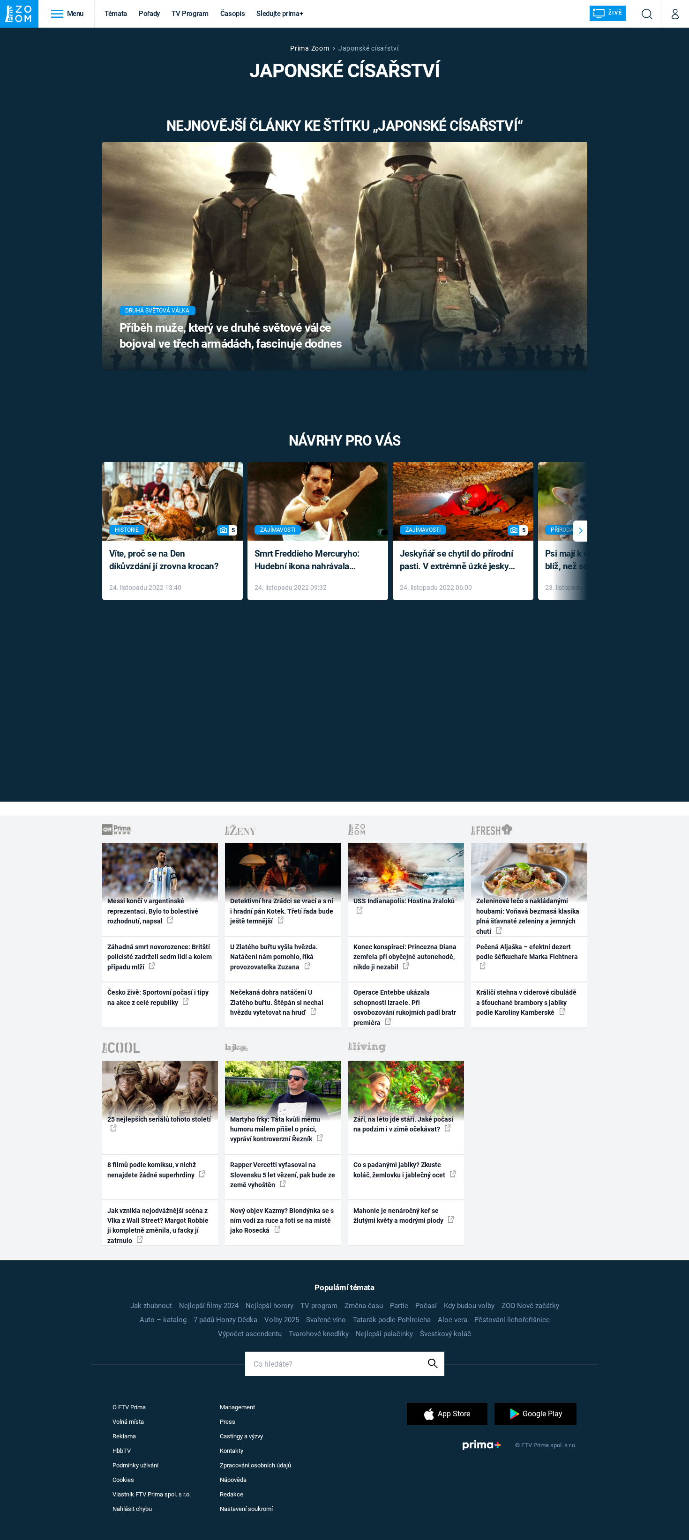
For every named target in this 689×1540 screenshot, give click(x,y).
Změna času (363, 1306)
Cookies (123, 1479)
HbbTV (121, 1450)
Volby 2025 (281, 1320)
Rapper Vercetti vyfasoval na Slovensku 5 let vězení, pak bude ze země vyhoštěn (282, 1175)
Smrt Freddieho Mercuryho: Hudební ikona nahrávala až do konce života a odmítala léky (311, 561)
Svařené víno (326, 1320)
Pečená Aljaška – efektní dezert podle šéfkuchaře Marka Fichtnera (527, 951)
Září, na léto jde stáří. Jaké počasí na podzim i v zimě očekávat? (403, 1124)
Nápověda (233, 1479)
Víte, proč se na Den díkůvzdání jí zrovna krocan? (163, 560)
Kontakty (231, 1450)
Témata (116, 13)
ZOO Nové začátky (530, 1306)
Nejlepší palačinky (384, 1334)
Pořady (149, 13)
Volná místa (128, 1421)
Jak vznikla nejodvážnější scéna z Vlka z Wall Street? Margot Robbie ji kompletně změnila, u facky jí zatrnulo (158, 1225)
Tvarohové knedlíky (319, 1334)
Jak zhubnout (151, 1306)
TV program (318, 1306)
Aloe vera (452, 1320)
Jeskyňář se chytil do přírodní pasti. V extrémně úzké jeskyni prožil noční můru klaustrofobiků (458, 561)
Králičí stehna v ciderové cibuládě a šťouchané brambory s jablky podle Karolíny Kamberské (526, 1002)
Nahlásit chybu (132, 1508)
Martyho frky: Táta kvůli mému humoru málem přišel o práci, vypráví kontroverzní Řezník (275, 1129)
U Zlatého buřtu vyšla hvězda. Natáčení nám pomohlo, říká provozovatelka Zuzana (274, 957)
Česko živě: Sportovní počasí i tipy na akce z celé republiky (158, 997)
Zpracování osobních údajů (255, 1465)
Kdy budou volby (469, 1306)
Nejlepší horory (269, 1306)
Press (227, 1421)
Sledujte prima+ (279, 13)
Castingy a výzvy (241, 1436)
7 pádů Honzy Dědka (225, 1320)
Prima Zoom (309, 48)
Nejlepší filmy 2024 (209, 1306)
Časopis (232, 13)
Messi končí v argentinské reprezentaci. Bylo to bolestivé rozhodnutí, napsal (152, 911)
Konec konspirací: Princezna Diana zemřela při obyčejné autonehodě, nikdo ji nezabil (405, 957)
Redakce (231, 1494)
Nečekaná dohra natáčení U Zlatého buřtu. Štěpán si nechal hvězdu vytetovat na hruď (276, 1002)
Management (237, 1407)
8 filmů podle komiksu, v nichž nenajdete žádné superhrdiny (151, 1169)
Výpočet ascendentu (250, 1334)
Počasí (426, 1306)
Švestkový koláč (445, 1334)
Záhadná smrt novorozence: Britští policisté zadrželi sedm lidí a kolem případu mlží (159, 957)
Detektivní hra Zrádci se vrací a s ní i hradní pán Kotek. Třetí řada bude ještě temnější (281, 911)
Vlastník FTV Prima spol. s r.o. (151, 1494)
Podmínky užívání (135, 1465)
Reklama (124, 1436)
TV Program (190, 13)
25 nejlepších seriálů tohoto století (159, 1119)
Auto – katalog (163, 1320)
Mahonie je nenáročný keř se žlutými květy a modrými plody (399, 1215)
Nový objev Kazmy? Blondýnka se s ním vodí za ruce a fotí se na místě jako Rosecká (282, 1221)
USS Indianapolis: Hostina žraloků (404, 901)
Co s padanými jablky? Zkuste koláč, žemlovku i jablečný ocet (400, 1169)
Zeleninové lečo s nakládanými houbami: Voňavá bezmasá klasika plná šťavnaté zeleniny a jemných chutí (527, 916)
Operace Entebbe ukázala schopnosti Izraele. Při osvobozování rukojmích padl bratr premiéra (404, 1007)
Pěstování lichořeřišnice (512, 1320)
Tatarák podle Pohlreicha (392, 1320)
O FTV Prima (129, 1407)
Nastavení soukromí (246, 1508)
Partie (399, 1306)
